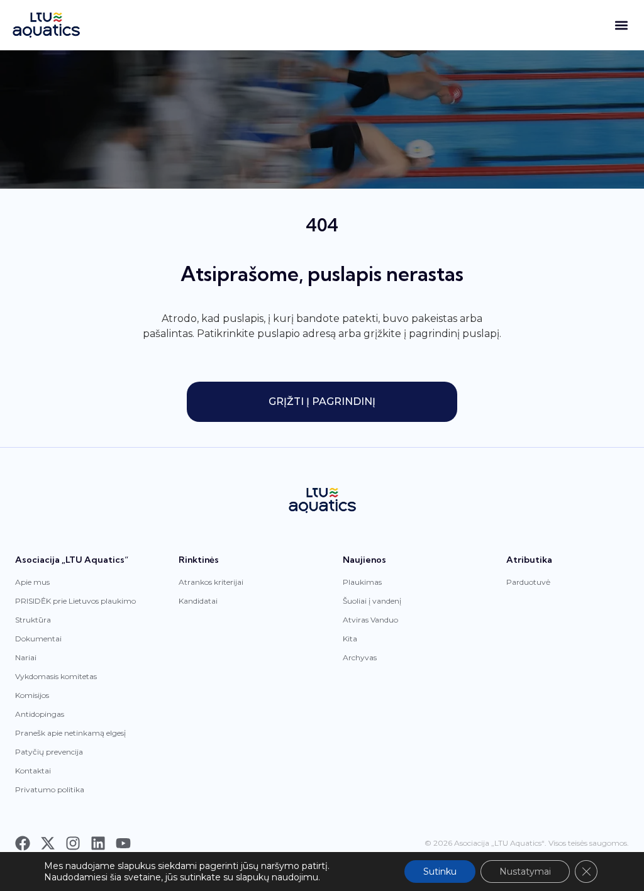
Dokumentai (38, 638)
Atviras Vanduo (370, 619)
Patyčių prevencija (49, 751)
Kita (350, 638)
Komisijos (32, 695)
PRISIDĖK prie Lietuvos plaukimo (75, 601)
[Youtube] (123, 843)
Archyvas (360, 657)
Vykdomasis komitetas (56, 676)
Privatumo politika (49, 789)
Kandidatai (198, 601)
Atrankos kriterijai (211, 582)
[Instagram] (72, 843)
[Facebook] (22, 843)
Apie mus (32, 582)
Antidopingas (39, 714)
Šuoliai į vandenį (372, 601)
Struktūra (33, 619)
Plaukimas (362, 582)
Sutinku (440, 871)
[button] (621, 25)
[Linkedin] (98, 843)
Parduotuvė (528, 582)
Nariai (25, 657)
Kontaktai (33, 770)
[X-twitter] (47, 843)
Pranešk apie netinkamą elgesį (70, 733)
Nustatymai (525, 871)
